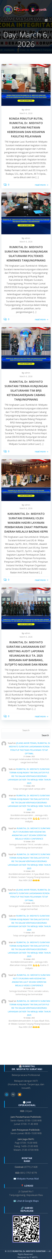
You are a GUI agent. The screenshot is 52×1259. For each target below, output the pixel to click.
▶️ (19, 1094)
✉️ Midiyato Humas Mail (26, 1178)
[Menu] (46, 20)
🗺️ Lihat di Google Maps (26, 1200)
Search (26, 730)
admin (27, 109)
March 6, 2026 (26, 113)
